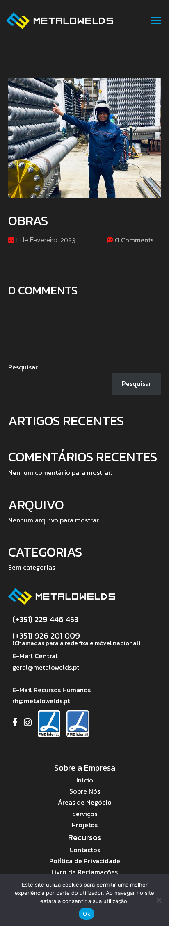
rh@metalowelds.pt (41, 701)
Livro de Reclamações (84, 872)
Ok (86, 913)
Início (84, 780)
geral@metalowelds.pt (45, 667)
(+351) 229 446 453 (45, 619)
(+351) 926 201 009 (46, 635)
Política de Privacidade (84, 861)
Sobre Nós (84, 791)
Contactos (84, 850)
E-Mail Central (35, 655)
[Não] (159, 900)
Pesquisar (23, 367)
